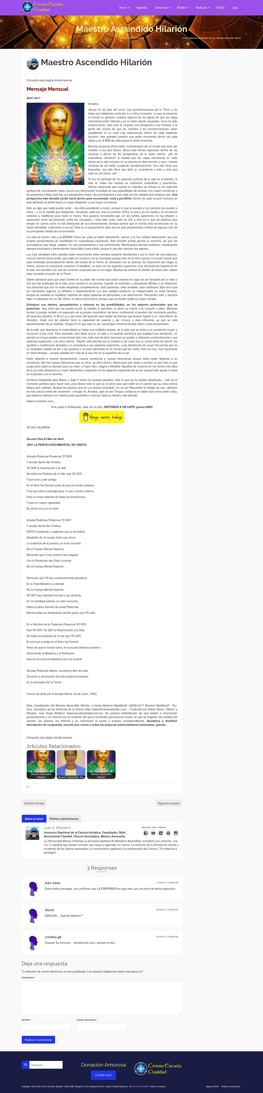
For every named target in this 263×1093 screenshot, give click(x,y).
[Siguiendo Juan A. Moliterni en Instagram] (175, 833)
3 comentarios (92, 71)
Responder (173, 882)
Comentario (28, 977)
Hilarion (65, 786)
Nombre (26, 1019)
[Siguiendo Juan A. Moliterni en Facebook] (145, 833)
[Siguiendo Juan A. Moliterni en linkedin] (160, 833)
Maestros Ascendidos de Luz (42, 786)
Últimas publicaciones (64, 819)
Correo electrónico (87, 1019)
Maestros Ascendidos (79, 786)
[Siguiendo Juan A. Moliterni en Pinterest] (168, 833)
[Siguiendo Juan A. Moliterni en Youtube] (153, 833)
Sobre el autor (34, 819)
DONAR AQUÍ (103, 1075)
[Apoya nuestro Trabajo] (101, 416)
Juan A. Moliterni (54, 71)
